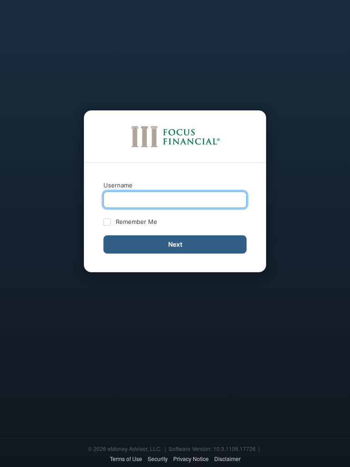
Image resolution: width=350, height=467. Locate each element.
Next (175, 244)
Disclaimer (227, 458)
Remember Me (136, 221)
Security (158, 458)
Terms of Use (126, 458)
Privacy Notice (191, 458)
